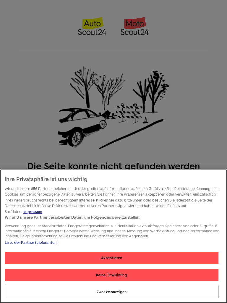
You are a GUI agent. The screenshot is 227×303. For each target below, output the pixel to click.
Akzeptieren (111, 257)
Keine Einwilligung (111, 275)
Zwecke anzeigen (112, 291)
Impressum (32, 211)
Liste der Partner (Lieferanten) (31, 242)
